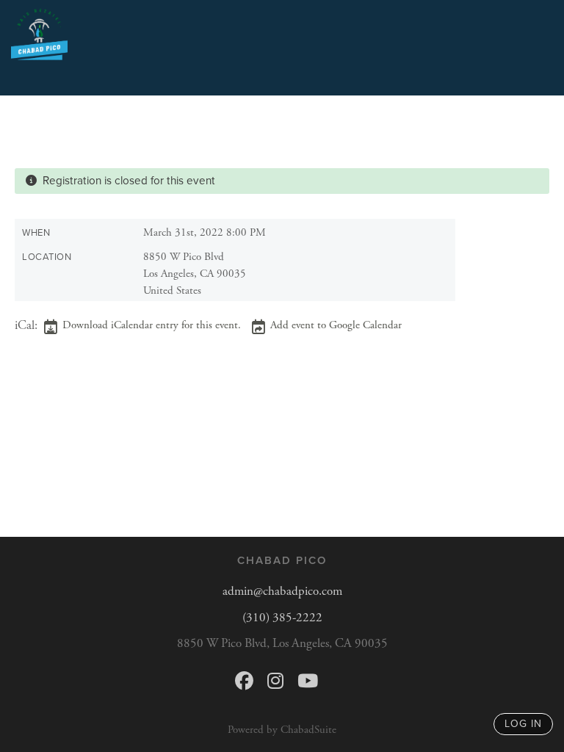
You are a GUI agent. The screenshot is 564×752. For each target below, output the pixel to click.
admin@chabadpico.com (282, 591)
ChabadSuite (308, 730)
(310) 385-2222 (282, 618)
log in (523, 723)
